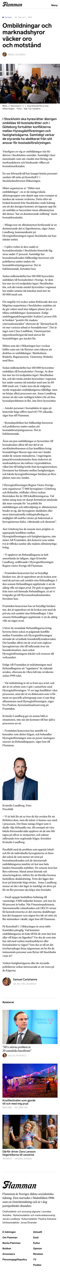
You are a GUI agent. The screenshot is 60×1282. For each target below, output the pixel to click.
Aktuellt (37, 1232)
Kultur (36, 1243)
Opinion (37, 1248)
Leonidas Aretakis (23, 1158)
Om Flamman (9, 1237)
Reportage (7, 1107)
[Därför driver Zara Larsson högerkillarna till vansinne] (30, 1132)
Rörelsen (38, 1254)
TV (34, 1259)
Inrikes (8, 17)
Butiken (6, 1248)
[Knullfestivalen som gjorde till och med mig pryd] (30, 1081)
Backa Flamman (11, 1243)
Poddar (37, 1265)
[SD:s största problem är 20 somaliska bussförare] (30, 1027)
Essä (35, 1237)
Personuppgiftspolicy (14, 1259)
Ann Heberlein (21, 1107)
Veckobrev (7, 1158)
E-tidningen (9, 1232)
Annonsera (8, 1254)
